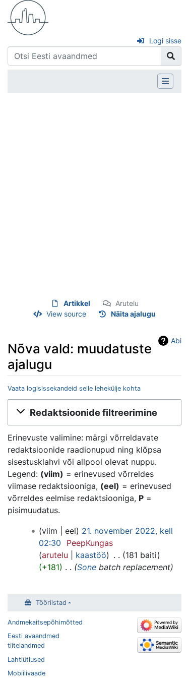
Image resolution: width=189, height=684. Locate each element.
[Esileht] (28, 17)
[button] (94, 412)
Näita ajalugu (133, 313)
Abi (176, 340)
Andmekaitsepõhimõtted (45, 622)
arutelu (55, 555)
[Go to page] (171, 56)
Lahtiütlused (26, 659)
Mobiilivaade (26, 673)
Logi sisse (165, 40)
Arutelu (127, 303)
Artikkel (77, 303)
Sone (86, 567)
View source (66, 313)
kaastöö (91, 555)
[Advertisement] (94, 195)
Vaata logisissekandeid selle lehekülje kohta (74, 388)
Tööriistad (51, 602)
